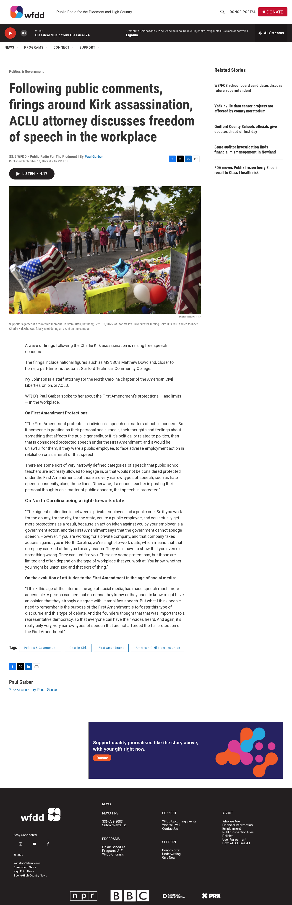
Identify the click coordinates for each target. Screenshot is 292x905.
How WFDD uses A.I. (236, 843)
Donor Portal (243, 12)
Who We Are (231, 821)
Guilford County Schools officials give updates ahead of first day (245, 129)
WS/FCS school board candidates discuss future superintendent (248, 88)
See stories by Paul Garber (34, 689)
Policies (227, 836)
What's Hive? (171, 825)
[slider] (31, 33)
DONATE (274, 12)
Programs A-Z (112, 851)
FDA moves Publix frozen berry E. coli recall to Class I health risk (245, 170)
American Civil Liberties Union (158, 648)
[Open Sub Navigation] (18, 47)
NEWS (106, 804)
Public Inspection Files (238, 832)
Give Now (168, 857)
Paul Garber (94, 156)
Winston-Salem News (27, 863)
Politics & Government (26, 71)
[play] (10, 33)
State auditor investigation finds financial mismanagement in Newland (245, 149)
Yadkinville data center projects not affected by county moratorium (243, 108)
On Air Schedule (113, 847)
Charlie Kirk (78, 648)
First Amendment (111, 648)
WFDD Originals (113, 854)
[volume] (24, 33)
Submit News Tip (114, 825)
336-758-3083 (112, 821)
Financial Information (237, 825)
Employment (231, 828)
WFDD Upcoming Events (179, 821)
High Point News (24, 871)
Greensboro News (25, 867)
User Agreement (234, 839)
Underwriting (171, 854)
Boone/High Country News (30, 875)
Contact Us (170, 828)
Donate (102, 758)
